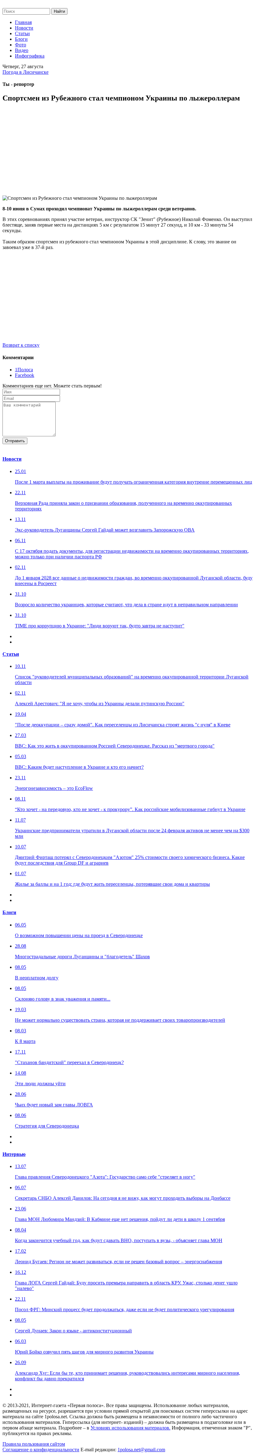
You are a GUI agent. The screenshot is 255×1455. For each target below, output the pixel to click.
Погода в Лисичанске (25, 72)
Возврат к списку (20, 345)
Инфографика (29, 56)
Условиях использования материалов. (130, 1427)
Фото (20, 44)
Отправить (15, 441)
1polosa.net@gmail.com (141, 1449)
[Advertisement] (127, 151)
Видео (21, 50)
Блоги (21, 39)
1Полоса (24, 369)
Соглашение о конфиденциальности (40, 1449)
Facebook (24, 375)
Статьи (22, 33)
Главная (23, 22)
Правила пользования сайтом (33, 1444)
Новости (24, 28)
